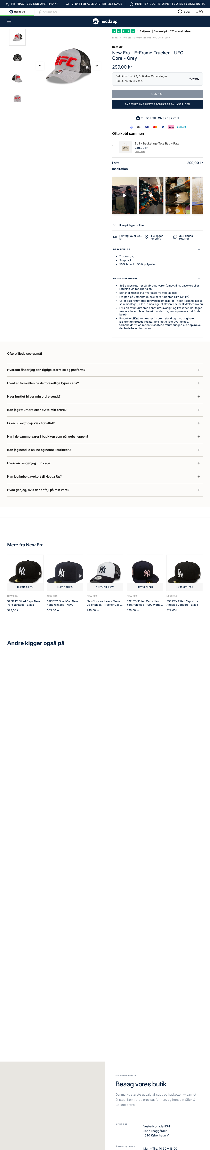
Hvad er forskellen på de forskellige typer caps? (43, 383)
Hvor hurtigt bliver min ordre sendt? (33, 396)
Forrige (40, 66)
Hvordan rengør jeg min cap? (28, 463)
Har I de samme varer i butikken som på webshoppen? (47, 436)
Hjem (115, 37)
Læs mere (140, 151)
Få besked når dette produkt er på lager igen (157, 104)
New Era (117, 46)
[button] (184, 11)
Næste (96, 66)
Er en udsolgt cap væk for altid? (31, 423)
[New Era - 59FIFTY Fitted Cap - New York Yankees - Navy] (65, 573)
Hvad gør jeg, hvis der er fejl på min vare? (38, 490)
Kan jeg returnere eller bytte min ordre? (36, 410)
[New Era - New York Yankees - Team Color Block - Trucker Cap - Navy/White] (105, 573)
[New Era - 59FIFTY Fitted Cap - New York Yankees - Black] (25, 573)
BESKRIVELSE (121, 249)
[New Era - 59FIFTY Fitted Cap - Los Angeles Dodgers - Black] (185, 573)
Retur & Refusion (125, 278)
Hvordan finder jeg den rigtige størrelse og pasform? (46, 370)
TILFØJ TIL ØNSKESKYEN (160, 118)
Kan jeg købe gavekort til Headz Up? (34, 476)
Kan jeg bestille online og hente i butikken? (39, 450)
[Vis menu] (9, 21)
